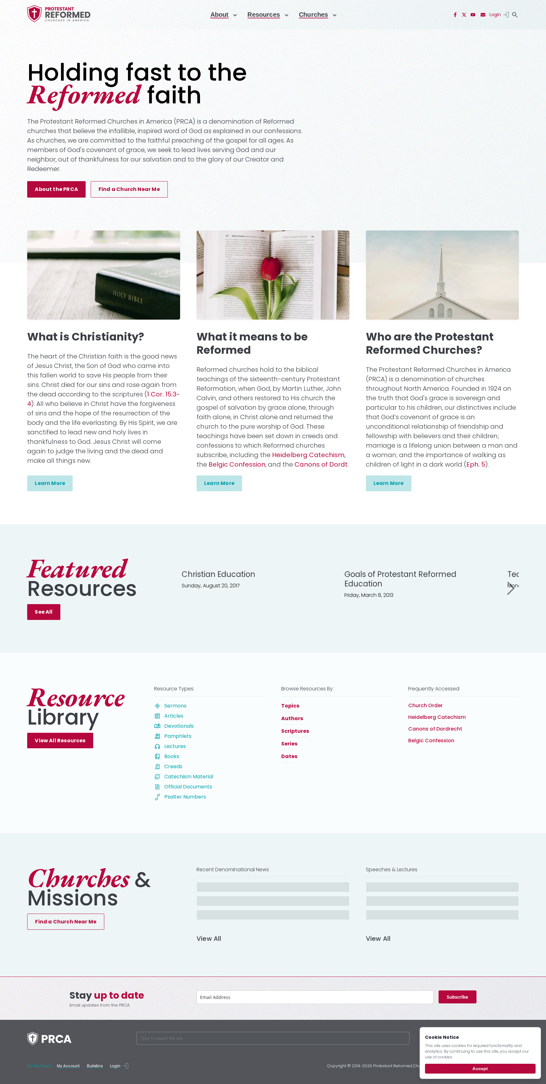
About (219, 14)
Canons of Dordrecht (435, 728)
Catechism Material (188, 776)
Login (495, 14)
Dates (289, 756)
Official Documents (188, 786)
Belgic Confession (237, 464)
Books (171, 756)
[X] (464, 15)
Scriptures (295, 731)
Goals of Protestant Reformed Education (400, 579)
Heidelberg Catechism (308, 454)
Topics (290, 705)
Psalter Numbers (185, 796)
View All (209, 939)
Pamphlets (177, 736)
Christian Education (218, 574)
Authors (292, 718)
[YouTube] (473, 15)
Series (289, 743)
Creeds (173, 766)
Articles (173, 716)
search (515, 15)
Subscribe (457, 997)
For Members (39, 1066)
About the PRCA (56, 189)
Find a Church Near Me (129, 189)
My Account (68, 1066)
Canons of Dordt (321, 464)
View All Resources (60, 740)
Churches (313, 14)
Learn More (50, 483)
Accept (480, 1068)
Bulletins (95, 1066)
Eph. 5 (475, 464)
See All (43, 611)
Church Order (425, 705)
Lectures (175, 746)
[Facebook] (455, 15)
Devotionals (179, 726)
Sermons (175, 705)
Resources (263, 14)
